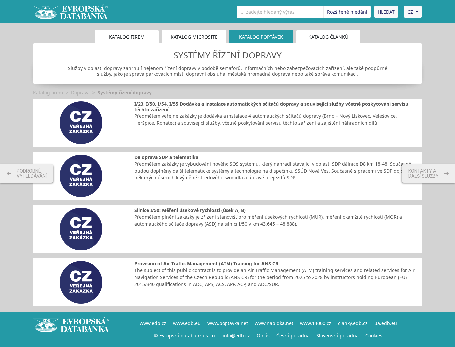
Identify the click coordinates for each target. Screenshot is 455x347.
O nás (263, 335)
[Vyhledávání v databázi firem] (71, 329)
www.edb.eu (187, 323)
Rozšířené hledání (347, 12)
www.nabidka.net (274, 323)
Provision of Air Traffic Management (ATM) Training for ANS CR (206, 263)
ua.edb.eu (385, 323)
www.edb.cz (153, 323)
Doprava (80, 92)
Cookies (373, 335)
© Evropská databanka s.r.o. (185, 335)
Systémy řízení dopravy (125, 92)
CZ (410, 12)
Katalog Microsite (194, 37)
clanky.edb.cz (353, 323)
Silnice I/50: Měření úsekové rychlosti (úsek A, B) (190, 210)
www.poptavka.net (227, 323)
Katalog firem (127, 37)
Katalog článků (328, 37)
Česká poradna (293, 335)
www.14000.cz (315, 323)
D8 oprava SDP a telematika (166, 157)
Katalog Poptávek (261, 37)
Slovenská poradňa (337, 335)
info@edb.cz (236, 335)
